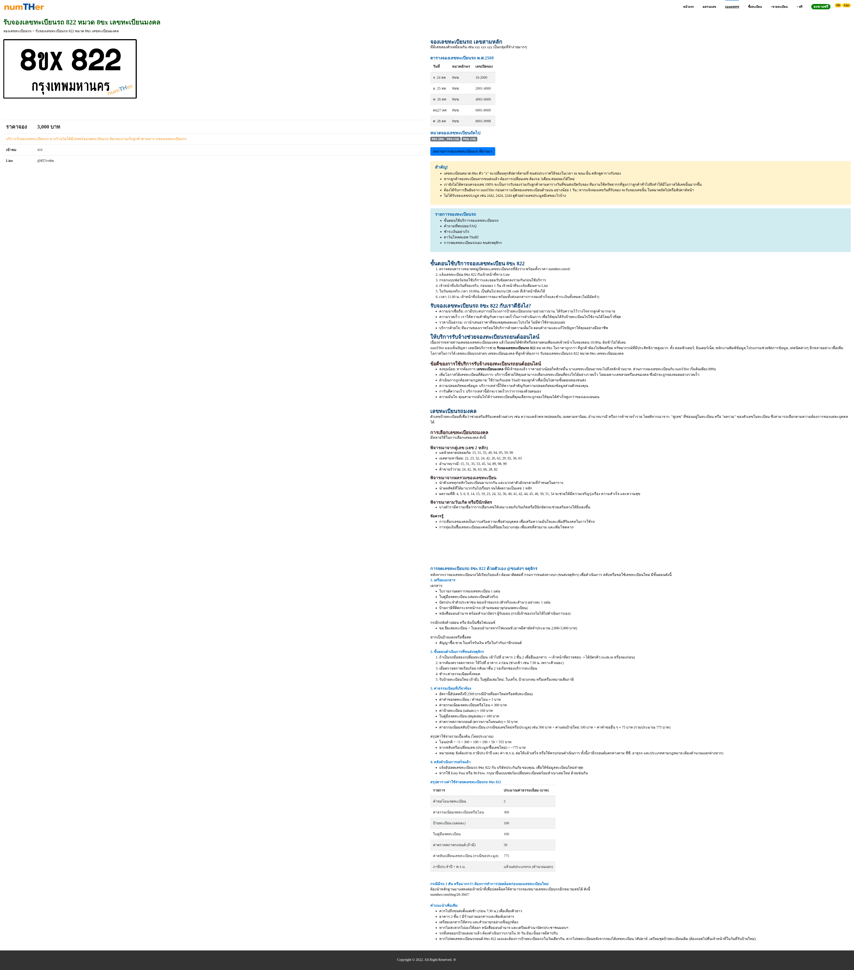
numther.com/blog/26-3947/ (449, 894)
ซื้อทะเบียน (755, 6)
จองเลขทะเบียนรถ (17, 31)
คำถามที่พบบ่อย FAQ (460, 226)
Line (846, 5)
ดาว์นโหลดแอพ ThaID (461, 237)
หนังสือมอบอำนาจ (453, 613)
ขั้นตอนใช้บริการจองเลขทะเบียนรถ (471, 220)
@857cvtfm (45, 161)
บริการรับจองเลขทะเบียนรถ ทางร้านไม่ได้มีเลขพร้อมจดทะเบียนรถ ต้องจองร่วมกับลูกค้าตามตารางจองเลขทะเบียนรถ (96, 139)
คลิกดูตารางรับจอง (606, 173)
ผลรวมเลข (709, 6)
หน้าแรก (688, 6)
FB (838, 5)
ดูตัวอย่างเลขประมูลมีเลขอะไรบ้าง (539, 195)
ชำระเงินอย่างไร (456, 231)
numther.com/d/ (559, 269)
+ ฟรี (799, 6)
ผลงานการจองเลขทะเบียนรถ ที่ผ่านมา (462, 151)
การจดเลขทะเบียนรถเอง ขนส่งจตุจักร (473, 243)
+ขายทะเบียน (779, 6)
